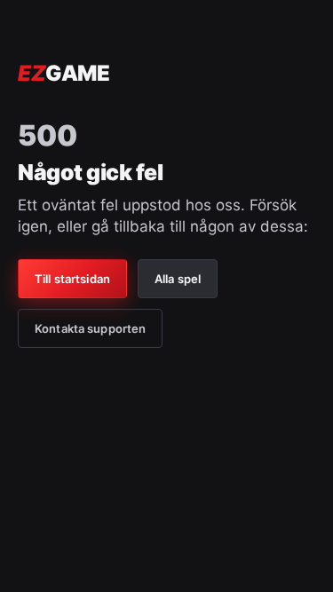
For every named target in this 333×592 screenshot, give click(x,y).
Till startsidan (72, 279)
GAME (63, 73)
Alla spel (178, 279)
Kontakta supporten (90, 328)
